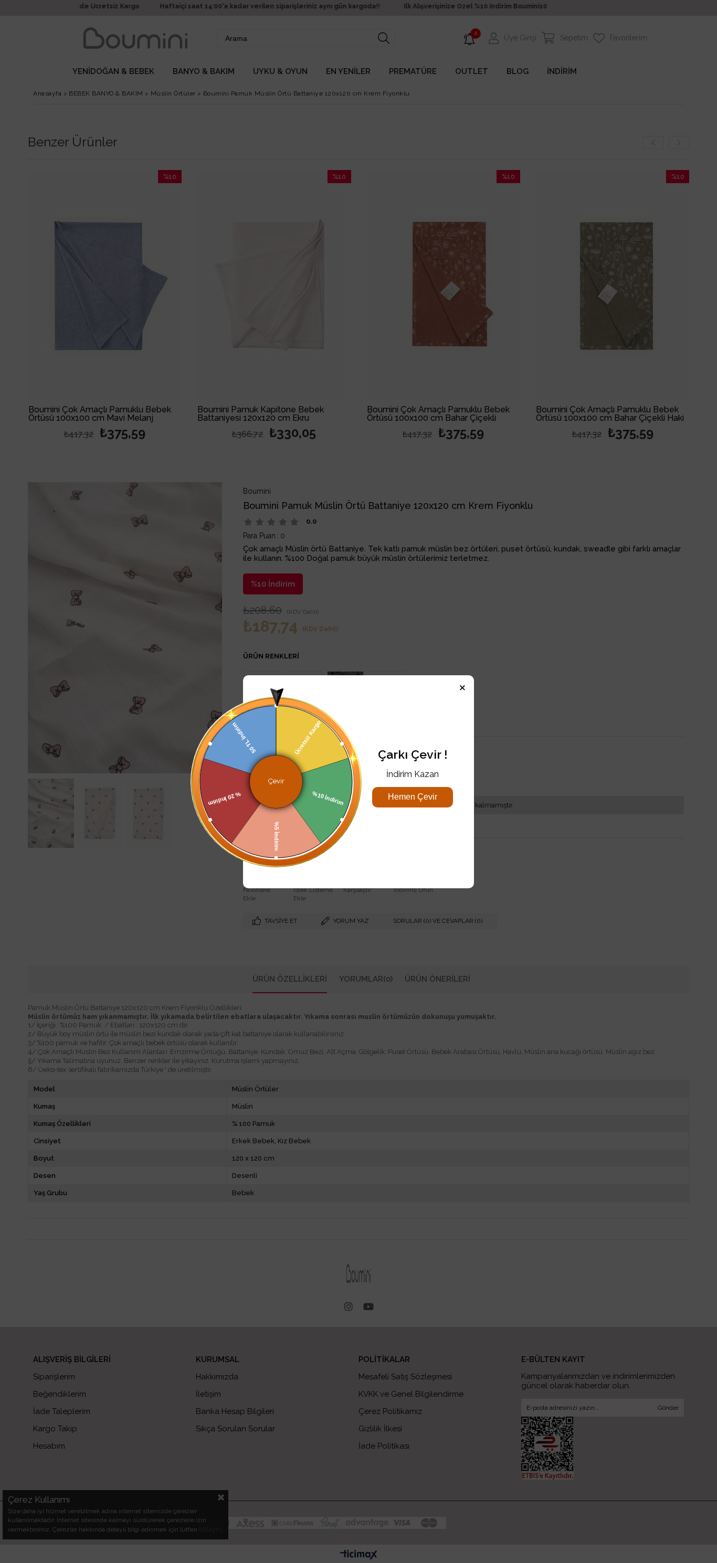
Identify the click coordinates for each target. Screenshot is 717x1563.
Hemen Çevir (412, 796)
